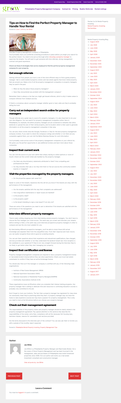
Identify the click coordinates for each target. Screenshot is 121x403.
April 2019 (93, 218)
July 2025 (93, 73)
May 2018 (93, 253)
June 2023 (93, 136)
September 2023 (96, 127)
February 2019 (95, 224)
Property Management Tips (48, 327)
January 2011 (94, 275)
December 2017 (95, 268)
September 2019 (95, 208)
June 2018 (93, 249)
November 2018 (95, 234)
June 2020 (93, 186)
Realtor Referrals (86, 9)
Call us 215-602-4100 (100, 2)
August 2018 (94, 243)
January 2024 (95, 123)
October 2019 (95, 205)
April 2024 (93, 114)
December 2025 (95, 61)
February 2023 (95, 149)
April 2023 (93, 142)
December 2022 (95, 155)
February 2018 (95, 262)
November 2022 (95, 158)
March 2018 (94, 259)
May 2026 (93, 51)
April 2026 (93, 54)
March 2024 (94, 117)
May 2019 (93, 215)
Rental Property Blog (59, 2)
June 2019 (93, 212)
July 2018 (93, 246)
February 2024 (95, 120)
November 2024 (95, 92)
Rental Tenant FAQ (88, 2)
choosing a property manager (59, 57)
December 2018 (95, 231)
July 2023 (93, 133)
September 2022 (96, 164)
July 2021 (93, 174)
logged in (21, 392)
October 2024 (95, 95)
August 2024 (94, 101)
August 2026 (94, 42)
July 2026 (93, 45)
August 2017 (94, 271)
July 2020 (93, 183)
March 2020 (94, 196)
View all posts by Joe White (33, 362)
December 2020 (95, 177)
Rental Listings (100, 9)
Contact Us (66, 9)
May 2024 (93, 111)
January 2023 (95, 152)
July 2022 (93, 171)
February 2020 (95, 199)
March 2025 (94, 86)
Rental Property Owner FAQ (74, 2)
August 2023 (94, 130)
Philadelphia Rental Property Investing (28, 327)
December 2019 (95, 202)
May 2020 (93, 190)
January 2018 (94, 265)
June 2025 (93, 76)
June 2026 (93, 48)
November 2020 (95, 180)
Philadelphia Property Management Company (42, 9)
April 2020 (93, 193)
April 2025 (93, 83)
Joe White (29, 29)
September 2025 (96, 67)
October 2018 (95, 237)
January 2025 (95, 89)
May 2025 (93, 79)
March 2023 (94, 146)
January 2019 (94, 227)
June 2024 (93, 108)
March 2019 (94, 221)
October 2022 (95, 161)
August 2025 (94, 70)
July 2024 (93, 105)
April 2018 (93, 256)
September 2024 (96, 98)
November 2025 (95, 64)
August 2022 (94, 168)
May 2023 (93, 139)
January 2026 (95, 57)
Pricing (75, 9)
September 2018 (95, 240)
